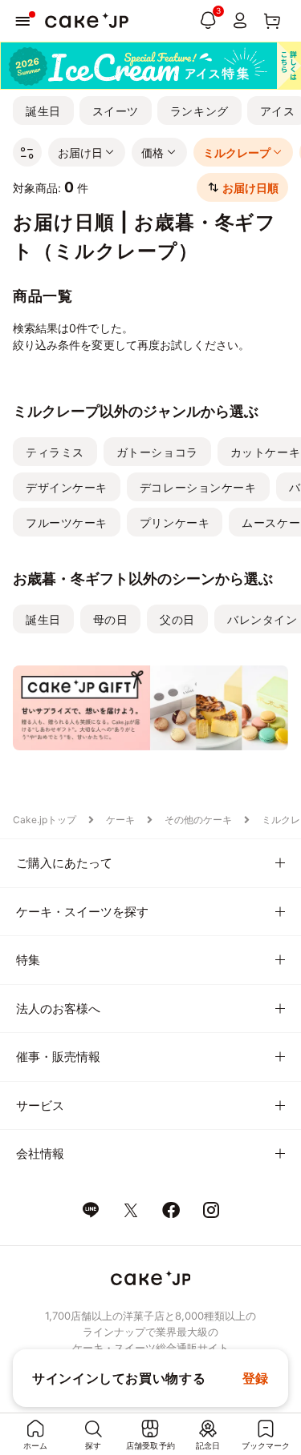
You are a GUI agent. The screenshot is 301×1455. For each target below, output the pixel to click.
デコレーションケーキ (198, 487)
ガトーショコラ (157, 452)
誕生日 (43, 111)
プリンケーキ (174, 522)
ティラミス (55, 452)
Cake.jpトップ (44, 820)
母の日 (110, 619)
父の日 (177, 619)
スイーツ (115, 111)
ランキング (199, 111)
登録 (255, 1378)
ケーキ (120, 820)
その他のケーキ (198, 820)
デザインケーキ (67, 487)
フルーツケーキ (67, 522)
